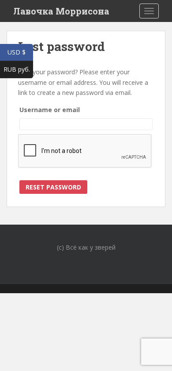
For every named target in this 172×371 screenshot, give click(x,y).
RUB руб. (18, 69)
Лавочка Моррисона (61, 11)
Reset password (53, 187)
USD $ (20, 52)
